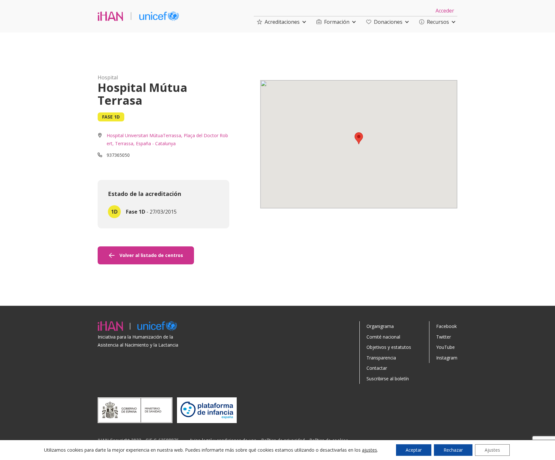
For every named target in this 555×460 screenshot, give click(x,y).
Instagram (446, 358)
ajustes (369, 450)
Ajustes (492, 450)
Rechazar (453, 450)
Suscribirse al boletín (387, 379)
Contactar (376, 368)
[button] (278, 21)
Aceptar (414, 450)
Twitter (443, 337)
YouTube (445, 347)
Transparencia (381, 358)
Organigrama (380, 326)
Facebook (446, 326)
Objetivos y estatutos (388, 347)
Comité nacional (383, 337)
